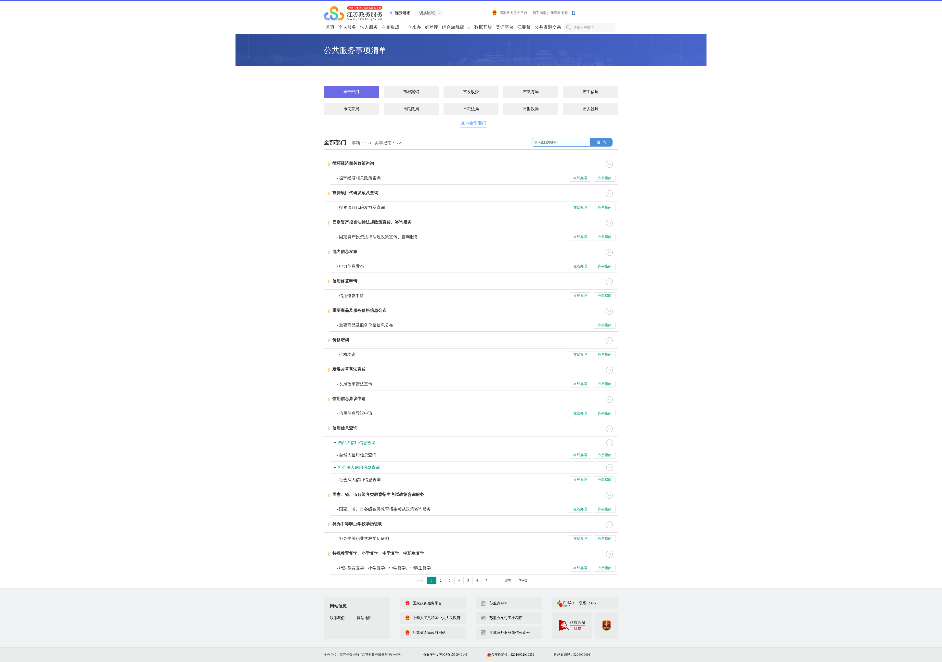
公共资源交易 (548, 27)
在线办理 (580, 178)
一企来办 (412, 27)
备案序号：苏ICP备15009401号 (445, 654)
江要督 (524, 27)
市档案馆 (411, 92)
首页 (330, 27)
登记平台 (504, 27)
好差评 (431, 27)
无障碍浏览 (559, 13)
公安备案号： (513, 654)
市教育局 (531, 92)
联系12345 (587, 603)
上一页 (419, 580)
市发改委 (471, 92)
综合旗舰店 (453, 27)
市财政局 (531, 109)
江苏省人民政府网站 (429, 633)
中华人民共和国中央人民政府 (436, 618)
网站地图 (364, 618)
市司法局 (471, 109)
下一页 (523, 580)
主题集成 (390, 27)
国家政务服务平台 (513, 13)
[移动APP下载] (573, 12)
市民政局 (411, 109)
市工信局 (591, 92)
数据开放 (483, 27)
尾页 (508, 580)
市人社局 (591, 109)
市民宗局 (351, 109)
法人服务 (369, 27)
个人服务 (347, 27)
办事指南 (605, 178)
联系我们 (337, 618)
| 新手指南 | (539, 13)
